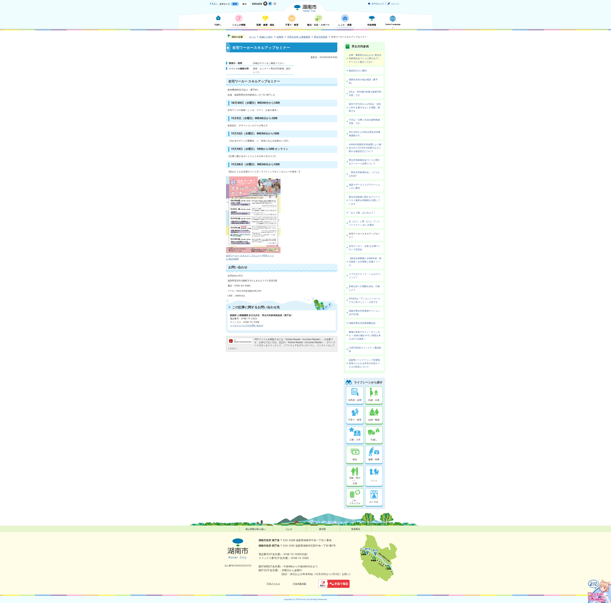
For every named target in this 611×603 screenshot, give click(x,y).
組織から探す (266, 36)
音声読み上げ (378, 3)
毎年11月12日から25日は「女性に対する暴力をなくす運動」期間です (365, 107)
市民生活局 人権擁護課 (298, 36)
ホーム (252, 36)
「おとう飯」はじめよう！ (362, 212)
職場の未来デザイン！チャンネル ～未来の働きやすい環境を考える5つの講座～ (365, 335)
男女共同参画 (320, 36)
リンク (289, 528)
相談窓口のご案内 (358, 70)
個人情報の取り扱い (256, 528)
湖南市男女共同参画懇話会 (362, 323)
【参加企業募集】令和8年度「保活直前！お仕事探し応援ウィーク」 (365, 261)
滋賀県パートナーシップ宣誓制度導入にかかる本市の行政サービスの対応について (364, 363)
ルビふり (395, 3)
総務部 (280, 36)
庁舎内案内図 (299, 583)
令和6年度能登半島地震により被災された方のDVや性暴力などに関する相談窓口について (365, 148)
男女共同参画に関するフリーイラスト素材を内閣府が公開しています (364, 200)
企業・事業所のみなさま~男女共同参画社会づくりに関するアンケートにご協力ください (365, 58)
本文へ (215, 3)
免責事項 (355, 528)
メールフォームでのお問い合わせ (246, 325)
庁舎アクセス (273, 583)
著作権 (322, 528)
